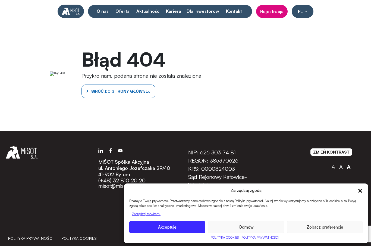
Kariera (173, 11)
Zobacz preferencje (325, 227)
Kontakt (234, 11)
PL (301, 11)
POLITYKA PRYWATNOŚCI (260, 237)
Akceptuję (167, 227)
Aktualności (148, 11)
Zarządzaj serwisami (146, 214)
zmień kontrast (331, 152)
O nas (103, 11)
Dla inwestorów (203, 11)
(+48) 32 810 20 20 (122, 180)
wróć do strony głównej (121, 91)
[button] (360, 190)
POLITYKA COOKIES (225, 237)
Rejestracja (272, 11)
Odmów (246, 227)
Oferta (122, 11)
